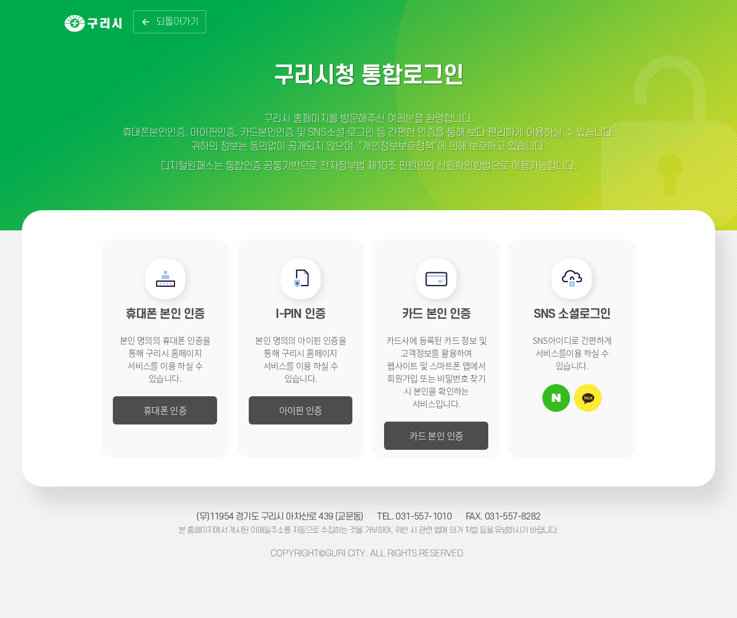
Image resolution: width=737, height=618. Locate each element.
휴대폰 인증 (165, 410)
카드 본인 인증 (436, 435)
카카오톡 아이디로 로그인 (587, 398)
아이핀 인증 (300, 410)
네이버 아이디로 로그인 (556, 398)
